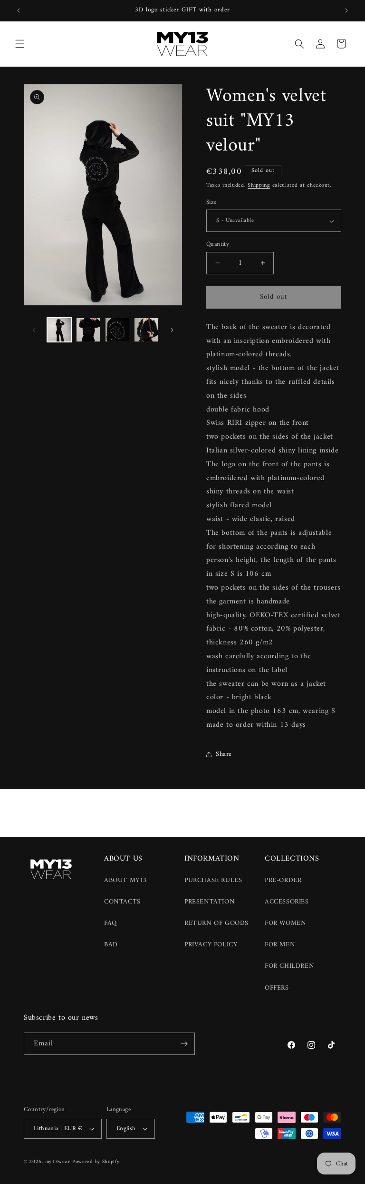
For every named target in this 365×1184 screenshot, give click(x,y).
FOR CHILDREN (289, 966)
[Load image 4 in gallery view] (146, 330)
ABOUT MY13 (125, 880)
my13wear (57, 1161)
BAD (111, 945)
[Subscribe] (183, 1044)
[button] (20, 43)
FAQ (110, 923)
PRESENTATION (209, 902)
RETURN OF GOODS (216, 923)
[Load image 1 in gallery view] (59, 330)
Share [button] (224, 754)
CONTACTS (122, 902)
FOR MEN (280, 945)
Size (211, 202)
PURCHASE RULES (213, 880)
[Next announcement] (346, 10)
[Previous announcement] (18, 10)
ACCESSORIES (287, 902)
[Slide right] (172, 330)
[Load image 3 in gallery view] (117, 330)
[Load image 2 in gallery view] (88, 330)
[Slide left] (34, 330)
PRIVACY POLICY (210, 945)
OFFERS (277, 988)
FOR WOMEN (285, 923)
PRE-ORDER (283, 880)
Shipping (259, 186)
